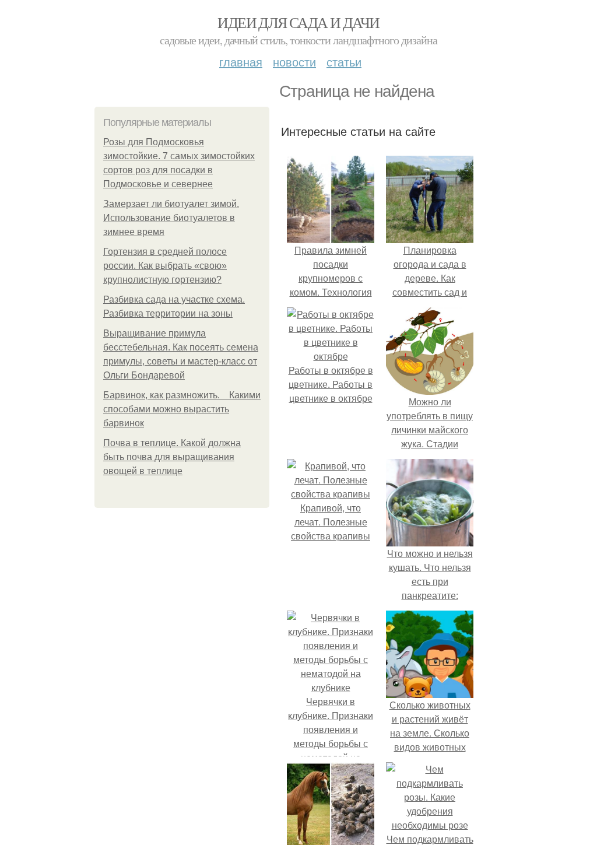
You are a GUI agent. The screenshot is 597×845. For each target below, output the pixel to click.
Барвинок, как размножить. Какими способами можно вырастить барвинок (182, 409)
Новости (294, 61)
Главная (240, 61)
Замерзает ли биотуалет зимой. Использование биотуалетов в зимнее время (171, 218)
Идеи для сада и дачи (298, 22)
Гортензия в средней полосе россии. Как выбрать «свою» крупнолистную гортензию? (165, 266)
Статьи (343, 61)
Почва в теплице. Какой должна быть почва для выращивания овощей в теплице (172, 457)
